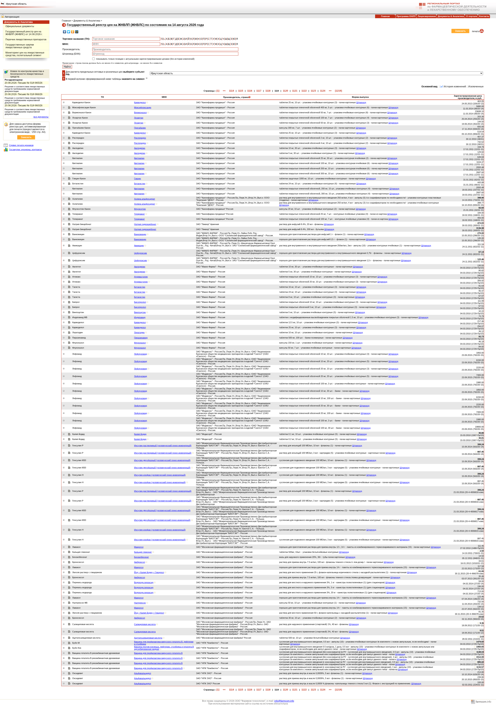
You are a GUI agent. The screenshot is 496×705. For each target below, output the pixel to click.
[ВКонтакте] (65, 31)
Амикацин (139, 245)
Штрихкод (361, 102)
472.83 (480, 223)
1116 (249, 90)
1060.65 (480, 647)
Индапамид (139, 317)
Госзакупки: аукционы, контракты (25, 149)
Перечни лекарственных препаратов (25, 39)
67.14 (481, 252)
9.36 (482, 623)
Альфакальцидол (142, 673)
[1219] (338, 90)
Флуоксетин (140, 209)
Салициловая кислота (145, 624)
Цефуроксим (140, 253)
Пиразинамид (140, 338)
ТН (102, 97)
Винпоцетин (140, 312)
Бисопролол (140, 302)
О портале (471, 16)
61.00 (481, 571)
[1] (217, 90)
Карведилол (140, 102)
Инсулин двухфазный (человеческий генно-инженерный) (162, 460)
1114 (231, 90)
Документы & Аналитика (451, 16)
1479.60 (480, 642)
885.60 (480, 662)
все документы (41, 117)
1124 (322, 90)
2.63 (482, 636)
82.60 (481, 208)
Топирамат (139, 214)
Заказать (26, 137)
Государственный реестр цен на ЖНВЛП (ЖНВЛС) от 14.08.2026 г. (23, 33)
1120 (285, 90)
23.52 (481, 617)
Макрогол (138, 547)
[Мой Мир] (77, 31)
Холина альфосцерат (144, 199)
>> (330, 90)
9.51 (482, 630)
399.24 (480, 444)
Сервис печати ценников (21, 145)
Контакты (484, 16)
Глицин (137, 178)
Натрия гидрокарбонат (145, 224)
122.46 (480, 259)
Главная (385, 16)
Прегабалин (140, 128)
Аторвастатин (141, 277)
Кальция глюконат (143, 552)
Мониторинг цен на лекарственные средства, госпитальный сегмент (24, 54)
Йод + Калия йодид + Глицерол (149, 572)
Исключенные (476, 86)
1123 (313, 90)
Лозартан (138, 118)
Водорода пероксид (143, 582)
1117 (258, 90)
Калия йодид (140, 434)
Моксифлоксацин (142, 107)
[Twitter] (69, 31)
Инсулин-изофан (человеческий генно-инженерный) (160, 475)
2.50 (482, 551)
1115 (240, 90)
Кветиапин (139, 158)
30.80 (481, 433)
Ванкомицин (140, 234)
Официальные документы (19, 26)
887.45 (480, 452)
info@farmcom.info (284, 701)
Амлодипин (139, 148)
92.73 (481, 336)
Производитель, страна (235, 97)
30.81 (481, 438)
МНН (164, 97)
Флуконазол (140, 343)
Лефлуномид (140, 354)
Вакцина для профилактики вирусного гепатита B (158, 653)
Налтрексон (140, 603)
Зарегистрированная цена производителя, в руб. (468, 97)
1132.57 (480, 667)
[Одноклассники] (73, 31)
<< (224, 90)
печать (476, 31)
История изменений (455, 86)
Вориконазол (140, 112)
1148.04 (480, 652)
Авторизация (12, 16)
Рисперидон (140, 138)
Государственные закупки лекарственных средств (19, 46)
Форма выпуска (360, 97)
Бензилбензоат (141, 557)
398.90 (480, 198)
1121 (294, 90)
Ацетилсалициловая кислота (148, 638)
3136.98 (480, 228)
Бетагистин (139, 183)
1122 (304, 90)
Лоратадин (139, 332)
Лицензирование (427, 16)
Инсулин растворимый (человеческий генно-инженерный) (162, 445)
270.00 (480, 233)
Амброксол (139, 562)
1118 (267, 90)
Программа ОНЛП (406, 16)
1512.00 (480, 657)
